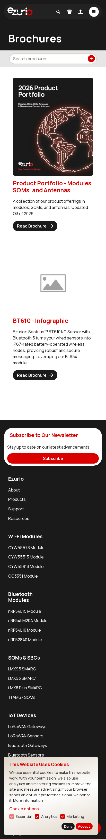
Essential (24, 816)
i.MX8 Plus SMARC (25, 688)
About (14, 490)
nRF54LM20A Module (28, 620)
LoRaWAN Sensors (25, 736)
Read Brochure (32, 226)
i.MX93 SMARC (22, 678)
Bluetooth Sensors (26, 755)
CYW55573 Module (26, 547)
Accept (84, 826)
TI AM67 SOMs (22, 697)
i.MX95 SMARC (22, 669)
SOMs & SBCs (24, 657)
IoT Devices (22, 715)
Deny (68, 826)
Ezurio (16, 478)
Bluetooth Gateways (27, 745)
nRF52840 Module (25, 640)
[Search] (91, 58)
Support (16, 509)
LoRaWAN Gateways (27, 726)
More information (28, 800)
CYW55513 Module (26, 557)
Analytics (49, 816)
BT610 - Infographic (40, 321)
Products (17, 499)
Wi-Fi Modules (25, 536)
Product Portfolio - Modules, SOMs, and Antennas (53, 186)
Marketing (75, 816)
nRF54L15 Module (24, 611)
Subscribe (53, 458)
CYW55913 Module (26, 566)
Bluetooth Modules (20, 597)
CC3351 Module (23, 576)
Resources (18, 518)
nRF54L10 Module (24, 630)
